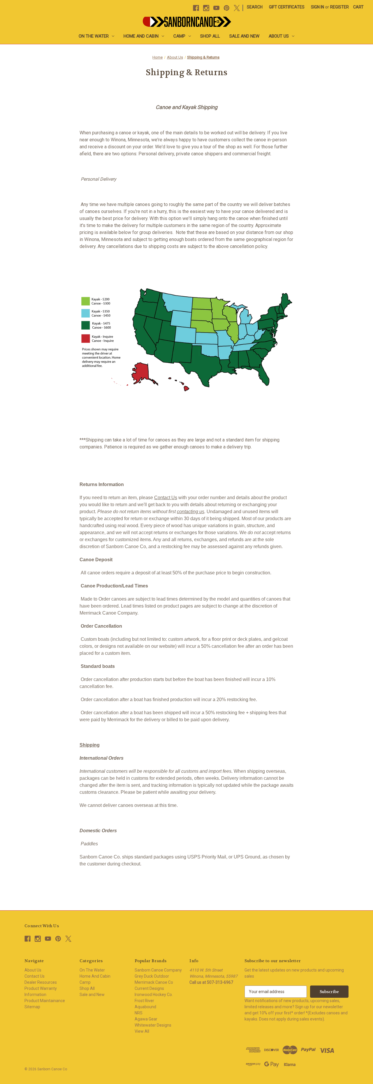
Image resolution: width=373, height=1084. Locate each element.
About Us (279, 36)
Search (255, 7)
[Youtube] (216, 8)
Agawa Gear (146, 1019)
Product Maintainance (44, 1000)
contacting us (190, 511)
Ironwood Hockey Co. (154, 994)
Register (339, 7)
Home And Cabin (141, 36)
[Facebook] (196, 8)
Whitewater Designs (153, 1025)
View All (142, 1031)
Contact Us (165, 497)
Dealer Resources (40, 982)
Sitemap (32, 1006)
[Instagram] (206, 8)
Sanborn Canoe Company (158, 970)
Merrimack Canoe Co (154, 982)
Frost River (144, 1000)
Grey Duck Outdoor (152, 976)
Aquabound (145, 1006)
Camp (179, 36)
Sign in (317, 7)
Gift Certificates (287, 7)
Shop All (210, 36)
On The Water (94, 36)
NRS (138, 1013)
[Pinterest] (227, 8)
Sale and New (244, 36)
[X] (237, 8)
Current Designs (149, 988)
